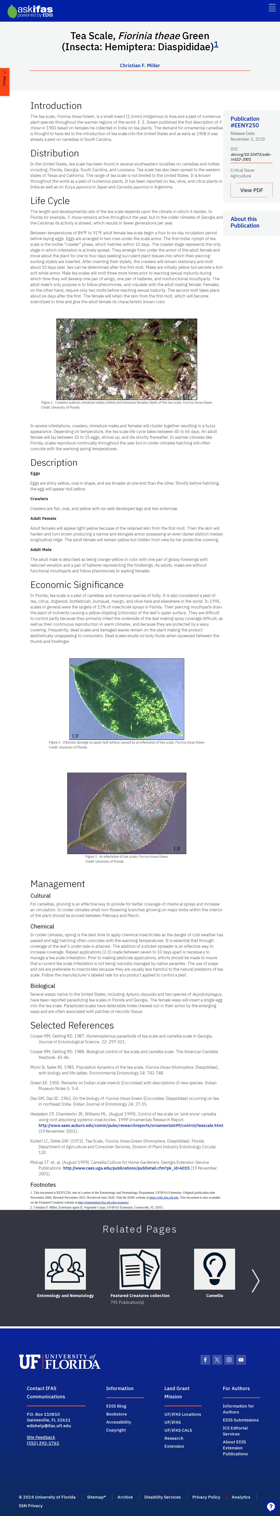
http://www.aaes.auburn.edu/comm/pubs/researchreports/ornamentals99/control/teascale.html (131, 1125)
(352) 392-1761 (43, 1443)
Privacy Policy (206, 1497)
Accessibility (118, 1422)
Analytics (241, 1497)
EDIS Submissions (241, 1420)
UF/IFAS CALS (178, 1430)
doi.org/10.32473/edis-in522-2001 (251, 157)
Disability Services (162, 1497)
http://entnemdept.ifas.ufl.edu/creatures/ (103, 1202)
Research (173, 1438)
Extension (174, 1446)
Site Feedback (41, 1437)
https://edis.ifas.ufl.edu (163, 1197)
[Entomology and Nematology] (65, 1269)
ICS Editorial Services (235, 1431)
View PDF (251, 190)
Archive (125, 1497)
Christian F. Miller (140, 65)
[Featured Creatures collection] (140, 1269)
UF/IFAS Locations (182, 1414)
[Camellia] (214, 1269)
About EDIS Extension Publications (235, 1448)
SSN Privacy (31, 1505)
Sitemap (95, 1497)
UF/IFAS (172, 1422)
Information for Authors (238, 1409)
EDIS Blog (116, 1406)
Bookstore (116, 1414)
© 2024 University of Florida (47, 1497)
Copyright (116, 1430)
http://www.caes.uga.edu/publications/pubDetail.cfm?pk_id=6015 (127, 1168)
